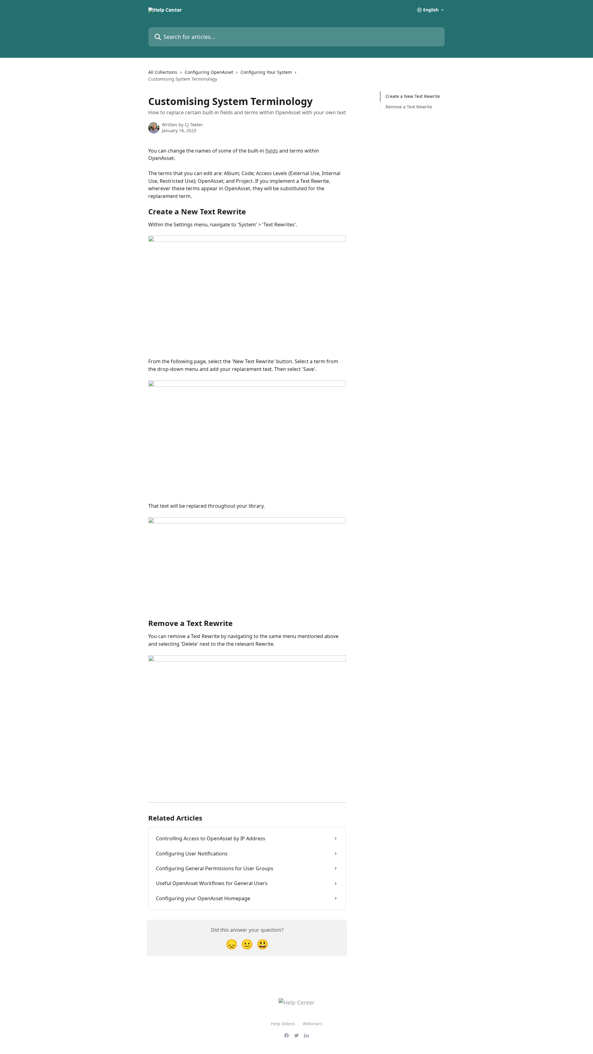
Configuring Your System (266, 72)
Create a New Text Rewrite (412, 96)
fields (271, 150)
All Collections (162, 72)
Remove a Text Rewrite (408, 107)
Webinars (312, 1024)
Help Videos (283, 1024)
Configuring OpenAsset (209, 72)
